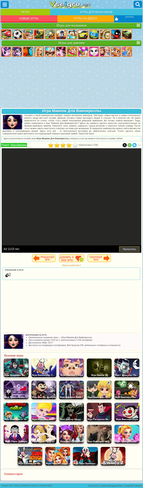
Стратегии (28, 34)
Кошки (116, 52)
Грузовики (127, 34)
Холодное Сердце (105, 52)
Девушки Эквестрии (17, 52)
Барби (39, 52)
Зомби (50, 34)
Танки (39, 34)
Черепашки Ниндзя (94, 34)
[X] (125, 145)
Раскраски (83, 52)
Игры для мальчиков (96, 12)
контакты (93, 485)
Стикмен (116, 34)
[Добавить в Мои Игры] (71, 258)
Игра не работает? (71, 265)
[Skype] (134, 145)
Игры (25, 12)
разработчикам (133, 485)
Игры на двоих (85, 18)
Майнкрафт (72, 34)
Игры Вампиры (18, 145)
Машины (83, 34)
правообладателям (111, 485)
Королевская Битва (61, 34)
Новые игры (29, 18)
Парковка (6, 34)
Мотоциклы (105, 34)
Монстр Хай (61, 52)
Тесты (50, 52)
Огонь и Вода (28, 52)
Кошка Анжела (94, 52)
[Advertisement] (71, 82)
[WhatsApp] (129, 145)
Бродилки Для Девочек (72, 52)
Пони (6, 52)
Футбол (17, 34)
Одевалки (127, 52)
